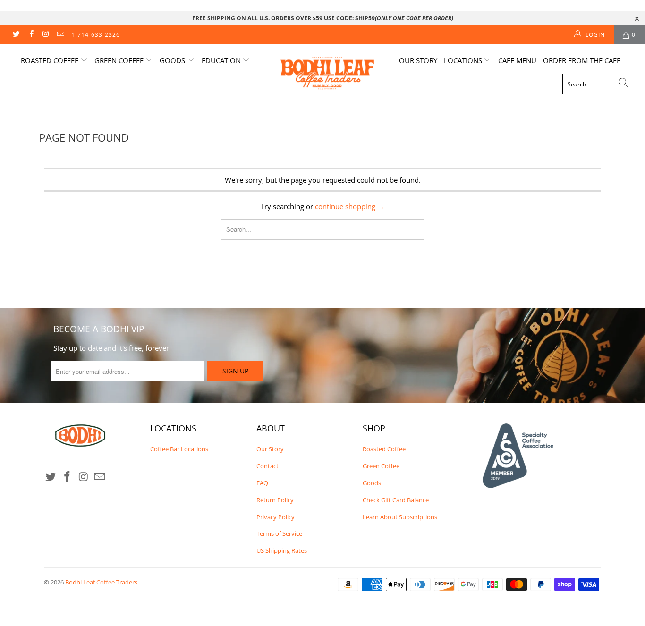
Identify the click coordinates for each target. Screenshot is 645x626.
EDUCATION (222, 60)
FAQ (262, 483)
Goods (372, 483)
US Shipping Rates (281, 550)
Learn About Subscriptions (400, 517)
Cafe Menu (517, 60)
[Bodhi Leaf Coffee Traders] (327, 74)
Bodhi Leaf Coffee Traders (101, 582)
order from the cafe (581, 60)
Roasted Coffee (384, 449)
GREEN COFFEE (119, 60)
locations (464, 60)
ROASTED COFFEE (50, 60)
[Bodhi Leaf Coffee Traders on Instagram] (46, 35)
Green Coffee (381, 466)
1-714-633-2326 (95, 35)
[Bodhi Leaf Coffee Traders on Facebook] (30, 35)
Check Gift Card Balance (396, 500)
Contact (267, 466)
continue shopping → (349, 206)
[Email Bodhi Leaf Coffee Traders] (60, 35)
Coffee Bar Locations (179, 449)
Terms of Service (279, 533)
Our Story (418, 60)
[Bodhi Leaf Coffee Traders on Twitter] (16, 35)
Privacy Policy (275, 517)
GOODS (173, 60)
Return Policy (275, 500)
